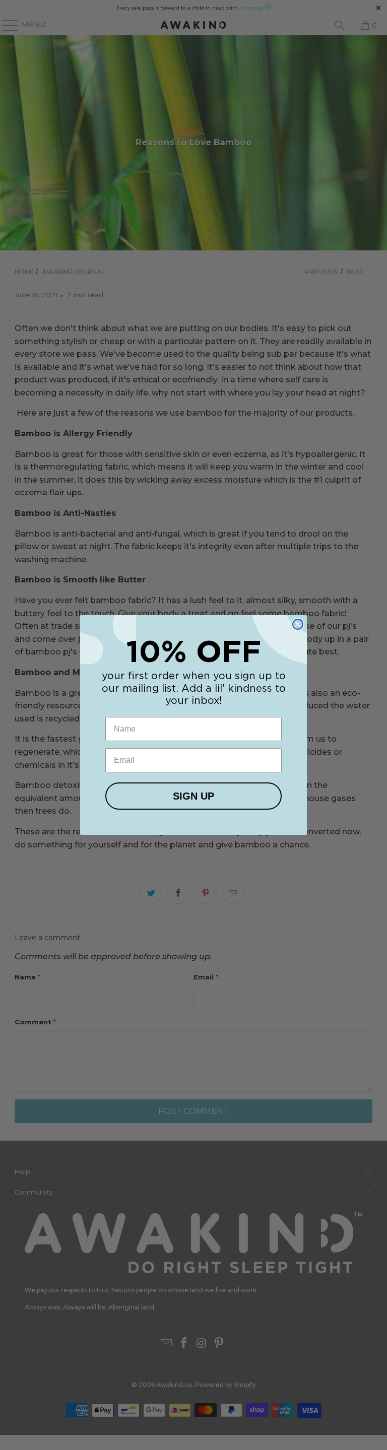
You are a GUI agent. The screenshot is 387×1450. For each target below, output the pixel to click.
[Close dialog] (298, 624)
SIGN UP (193, 796)
